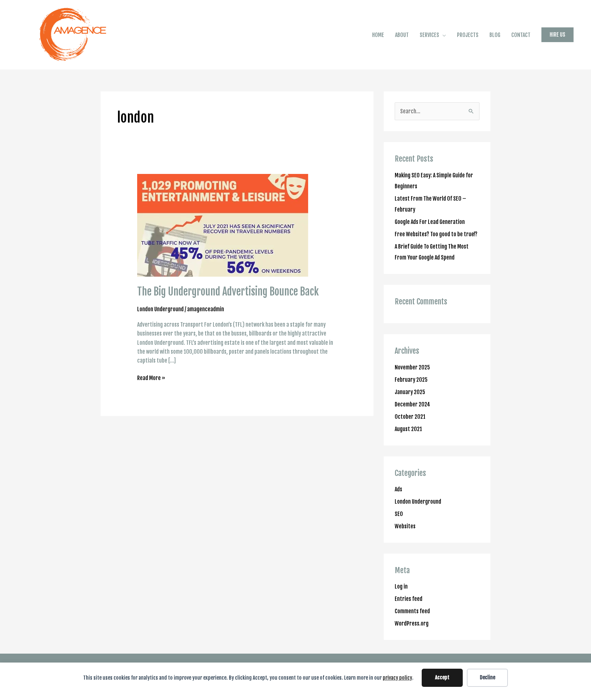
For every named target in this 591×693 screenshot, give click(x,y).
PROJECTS (467, 35)
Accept (442, 677)
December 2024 (412, 404)
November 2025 (412, 367)
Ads (398, 489)
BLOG (494, 35)
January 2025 (410, 392)
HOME (378, 35)
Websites (405, 526)
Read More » (151, 377)
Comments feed (412, 611)
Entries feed (408, 598)
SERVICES (429, 35)
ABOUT (402, 35)
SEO (399, 514)
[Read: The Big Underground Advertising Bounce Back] (222, 225)
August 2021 (408, 429)
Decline (487, 677)
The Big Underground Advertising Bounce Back (228, 291)
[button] (557, 34)
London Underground (160, 309)
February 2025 (411, 379)
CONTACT (520, 35)
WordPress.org (412, 623)
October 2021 (410, 416)
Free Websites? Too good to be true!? (436, 234)
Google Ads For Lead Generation (430, 221)
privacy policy (397, 678)
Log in (401, 586)
